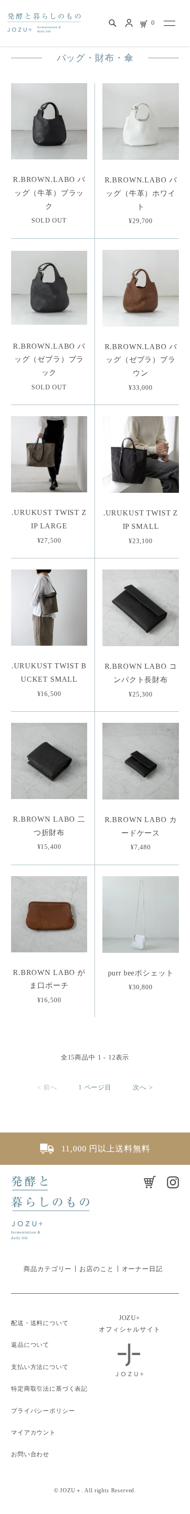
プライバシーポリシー (43, 1410)
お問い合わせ (30, 1454)
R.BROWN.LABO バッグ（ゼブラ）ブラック (49, 359)
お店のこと (96, 1269)
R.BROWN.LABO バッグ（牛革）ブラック (49, 193)
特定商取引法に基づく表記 (49, 1388)
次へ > (143, 1087)
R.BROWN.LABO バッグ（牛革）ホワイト (141, 193)
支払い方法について (40, 1366)
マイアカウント (33, 1432)
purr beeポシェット (141, 973)
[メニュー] (169, 23)
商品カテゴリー (47, 1269)
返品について (30, 1344)
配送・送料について (40, 1323)
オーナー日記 (142, 1269)
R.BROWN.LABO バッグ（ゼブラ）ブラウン (141, 360)
